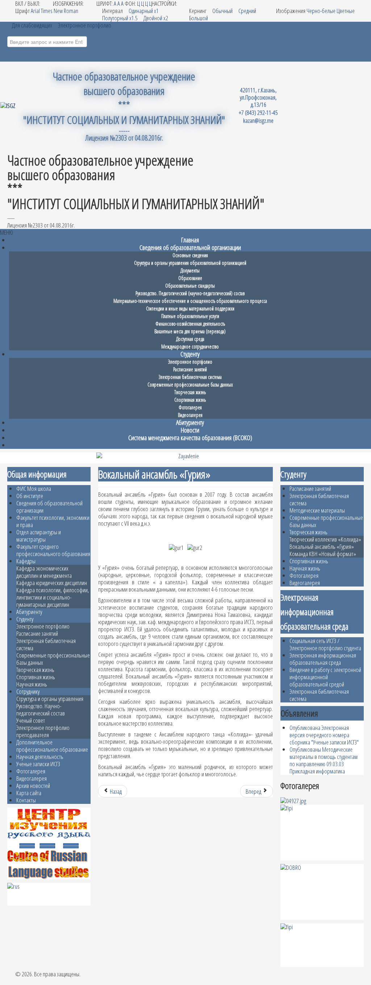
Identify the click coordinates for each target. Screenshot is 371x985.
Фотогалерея (30, 771)
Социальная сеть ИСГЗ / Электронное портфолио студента (325, 644)
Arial (35, 11)
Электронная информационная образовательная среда (322, 659)
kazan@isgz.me (258, 120)
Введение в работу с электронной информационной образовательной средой (325, 676)
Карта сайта (28, 793)
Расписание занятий (37, 633)
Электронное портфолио (43, 626)
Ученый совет (30, 720)
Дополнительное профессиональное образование (52, 746)
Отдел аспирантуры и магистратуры (38, 535)
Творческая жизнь (35, 669)
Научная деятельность (39, 756)
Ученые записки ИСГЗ (38, 764)
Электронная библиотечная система (46, 644)
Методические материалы (317, 510)
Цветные (346, 11)
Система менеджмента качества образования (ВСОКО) (190, 437)
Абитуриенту (29, 612)
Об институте (29, 496)
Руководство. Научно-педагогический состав (40, 709)
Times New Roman (59, 11)
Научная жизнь (31, 684)
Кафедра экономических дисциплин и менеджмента (44, 572)
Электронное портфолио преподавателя (43, 731)
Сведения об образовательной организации (49, 506)
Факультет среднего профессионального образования (53, 550)
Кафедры (26, 561)
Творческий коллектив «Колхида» (325, 539)
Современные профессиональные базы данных (53, 659)
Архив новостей (33, 785)
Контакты (26, 800)
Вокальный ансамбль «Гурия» (321, 546)
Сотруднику (27, 691)
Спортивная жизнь (35, 677)
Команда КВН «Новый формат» (322, 554)
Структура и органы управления (49, 698)
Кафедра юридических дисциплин (51, 583)
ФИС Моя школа (33, 488)
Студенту (24, 619)
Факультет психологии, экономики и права (52, 521)
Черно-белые (321, 11)
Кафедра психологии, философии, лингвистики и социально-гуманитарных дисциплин (52, 597)
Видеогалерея (31, 778)
